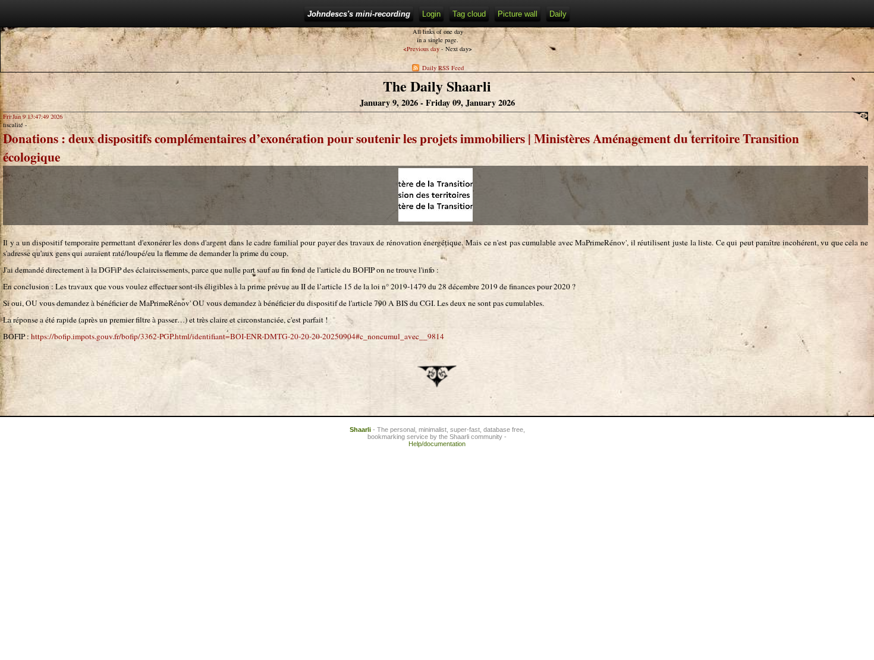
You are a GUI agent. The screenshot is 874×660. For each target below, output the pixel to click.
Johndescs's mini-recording (358, 14)
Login (431, 14)
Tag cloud (469, 14)
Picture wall (517, 14)
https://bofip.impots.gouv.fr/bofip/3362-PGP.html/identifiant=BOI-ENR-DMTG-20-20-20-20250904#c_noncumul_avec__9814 (237, 336)
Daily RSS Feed (443, 68)
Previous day (421, 49)
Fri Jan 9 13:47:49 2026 (32, 116)
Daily (558, 14)
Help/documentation (437, 443)
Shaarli (360, 429)
